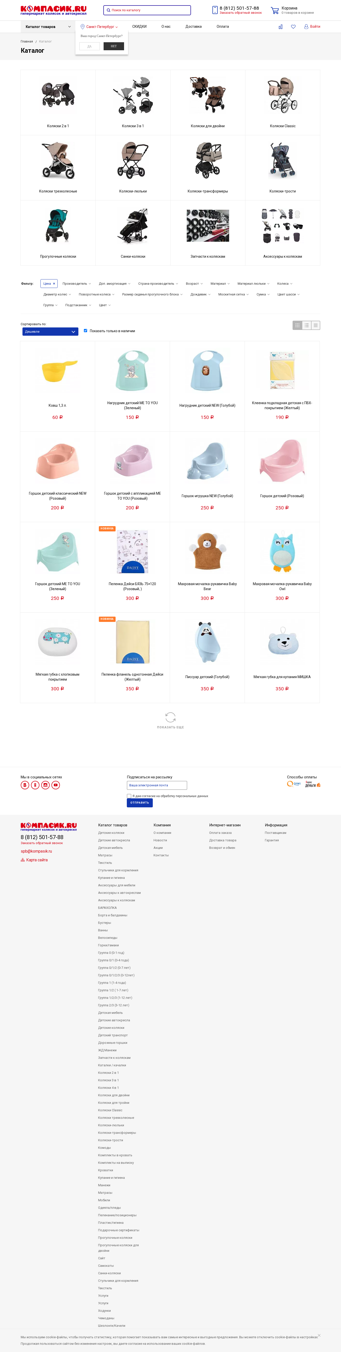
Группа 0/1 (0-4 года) (113, 960)
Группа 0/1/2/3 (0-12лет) (116, 975)
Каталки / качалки (112, 1065)
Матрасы (105, 855)
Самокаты (106, 1266)
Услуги (103, 1296)
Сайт (101, 1258)
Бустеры (104, 923)
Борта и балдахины (112, 915)
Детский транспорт (113, 1035)
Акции (158, 848)
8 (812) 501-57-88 (239, 8)
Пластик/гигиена (111, 1223)
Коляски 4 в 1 (108, 1088)
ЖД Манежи (107, 1050)
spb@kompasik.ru (36, 851)
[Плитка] (297, 325)
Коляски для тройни (113, 1103)
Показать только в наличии (112, 331)
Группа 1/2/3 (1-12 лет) (115, 998)
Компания (162, 825)
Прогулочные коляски (115, 1238)
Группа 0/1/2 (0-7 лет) (114, 968)
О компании (162, 833)
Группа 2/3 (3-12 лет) (113, 1005)
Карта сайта (36, 860)
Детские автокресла (114, 840)
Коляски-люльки (111, 1125)
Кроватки (105, 1170)
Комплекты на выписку (116, 1163)
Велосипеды (107, 938)
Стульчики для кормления (118, 870)
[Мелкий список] (315, 325)
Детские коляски (111, 833)
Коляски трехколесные (116, 1118)
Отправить (139, 802)
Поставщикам (275, 833)
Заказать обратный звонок (241, 12)
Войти (315, 26)
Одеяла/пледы (109, 1208)
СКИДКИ (139, 26)
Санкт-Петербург (100, 27)
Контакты (161, 855)
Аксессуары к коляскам (116, 900)
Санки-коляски (109, 1273)
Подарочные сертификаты (118, 1230)
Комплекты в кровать (115, 1155)
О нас (166, 26)
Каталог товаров (40, 27)
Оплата (223, 26)
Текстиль (105, 863)
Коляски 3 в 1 (108, 1080)
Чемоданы (106, 1318)
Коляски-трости (110, 1140)
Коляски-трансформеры (117, 1133)
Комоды (104, 1148)
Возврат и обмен (222, 848)
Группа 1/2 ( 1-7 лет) (113, 990)
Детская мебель (110, 848)
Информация (276, 825)
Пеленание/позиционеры (117, 1215)
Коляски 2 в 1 (108, 1073)
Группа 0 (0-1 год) (111, 953)
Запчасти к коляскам (114, 1058)
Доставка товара (222, 840)
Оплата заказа (220, 833)
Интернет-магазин (225, 825)
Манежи (104, 1185)
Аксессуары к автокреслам (119, 893)
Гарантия (272, 840)
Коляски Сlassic (110, 1110)
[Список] (306, 325)
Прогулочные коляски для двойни (118, 1248)
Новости (160, 840)
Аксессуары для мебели (116, 885)
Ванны (103, 930)
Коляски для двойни (114, 1095)
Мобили (104, 1200)
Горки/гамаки (108, 945)
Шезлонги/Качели (111, 1326)
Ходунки (104, 1311)
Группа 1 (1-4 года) (112, 983)
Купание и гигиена (111, 878)
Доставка (193, 26)
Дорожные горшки (112, 1043)
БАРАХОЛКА (107, 908)
